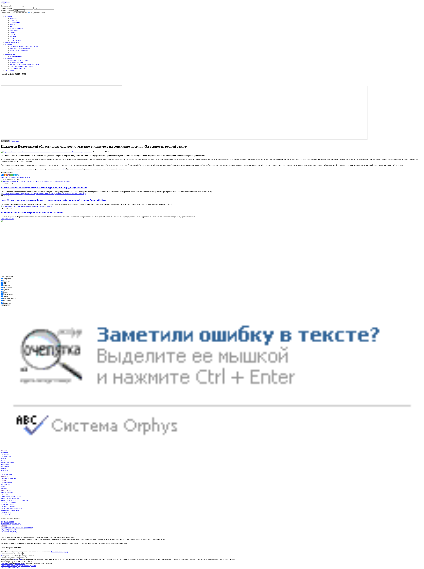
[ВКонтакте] (2, 175)
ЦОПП (27, 177)
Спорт (12, 38)
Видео (3, 480)
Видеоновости (6, 482)
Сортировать (6, 13)
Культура (13, 36)
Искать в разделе (7, 10)
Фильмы (4, 488)
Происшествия (15, 40)
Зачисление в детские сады (20, 48)
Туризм (12, 34)
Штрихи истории (16, 62)
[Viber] (8, 175)
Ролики (4, 486)
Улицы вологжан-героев (19, 60)
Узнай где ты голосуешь (19, 50)
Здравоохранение (16, 28)
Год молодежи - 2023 (9, 530)
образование (5, 177)
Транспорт (14, 32)
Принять (4, 567)
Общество (13, 20)
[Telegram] (17, 175)
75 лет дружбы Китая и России (21, 66)
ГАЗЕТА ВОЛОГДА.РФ (10, 478)
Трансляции (9, 70)
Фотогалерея (10, 54)
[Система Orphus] (212, 446)
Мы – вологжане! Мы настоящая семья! (25, 64)
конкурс (14, 177)
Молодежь (14, 30)
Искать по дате (6, 8)
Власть (12, 24)
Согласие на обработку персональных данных (18, 566)
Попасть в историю (8, 502)
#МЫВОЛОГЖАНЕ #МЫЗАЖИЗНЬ (15, 500)
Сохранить (5, 305)
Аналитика (5, 476)
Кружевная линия (7, 504)
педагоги (20, 177)
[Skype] (14, 175)
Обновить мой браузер (59, 552)
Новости (8, 16)
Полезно (8, 44)
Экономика (14, 18)
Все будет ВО (6, 514)
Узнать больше (13, 567)
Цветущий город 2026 (18, 68)
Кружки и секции (7, 522)
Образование (15, 22)
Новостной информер (9, 532)
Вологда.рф (5, 2)
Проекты (8, 58)
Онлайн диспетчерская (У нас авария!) (24, 46)
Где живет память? (8, 506)
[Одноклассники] (5, 175)
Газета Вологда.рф (12, 42)
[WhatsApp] (11, 175)
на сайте (63, 169)
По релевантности (20, 13)
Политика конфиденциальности (13, 564)
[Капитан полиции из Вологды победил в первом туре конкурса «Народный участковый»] (35, 181)
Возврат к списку (7, 219)
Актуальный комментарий (11, 496)
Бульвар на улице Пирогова (11, 508)
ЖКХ (12, 26)
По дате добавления (37, 13)
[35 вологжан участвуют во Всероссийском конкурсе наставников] (26, 206)
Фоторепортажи (16, 56)
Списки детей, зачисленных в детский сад (17, 528)
